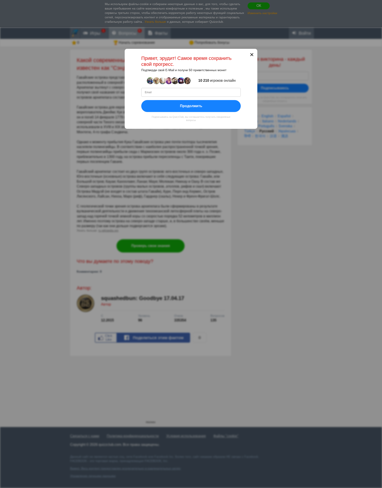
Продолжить (191, 106)
